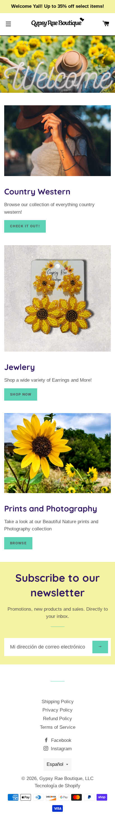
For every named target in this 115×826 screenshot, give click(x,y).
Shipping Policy (58, 701)
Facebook (60, 740)
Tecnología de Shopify (57, 785)
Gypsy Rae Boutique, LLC (66, 778)
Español (55, 764)
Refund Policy (57, 718)
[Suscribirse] (100, 647)
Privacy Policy (57, 710)
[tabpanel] (57, 64)
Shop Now (20, 394)
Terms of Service (57, 727)
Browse (18, 543)
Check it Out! (25, 226)
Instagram (60, 748)
